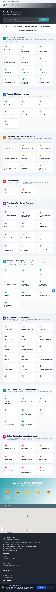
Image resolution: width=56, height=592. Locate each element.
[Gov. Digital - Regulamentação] (28, 412)
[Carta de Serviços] (28, 293)
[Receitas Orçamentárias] (11, 49)
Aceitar (42, 587)
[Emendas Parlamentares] (11, 123)
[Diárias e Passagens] (28, 113)
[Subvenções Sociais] (28, 70)
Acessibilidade (46, 26)
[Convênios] (28, 167)
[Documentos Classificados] (28, 283)
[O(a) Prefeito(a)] (11, 327)
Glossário (5, 561)
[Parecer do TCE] (28, 237)
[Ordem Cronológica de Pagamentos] (11, 167)
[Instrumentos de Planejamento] (28, 248)
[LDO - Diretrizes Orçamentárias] (28, 214)
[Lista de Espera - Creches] (45, 458)
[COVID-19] (45, 470)
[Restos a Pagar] (45, 60)
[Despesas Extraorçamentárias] (11, 60)
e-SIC (9, 26)
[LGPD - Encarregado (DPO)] (28, 401)
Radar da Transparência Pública (29, 30)
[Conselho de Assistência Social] (28, 470)
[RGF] (28, 225)
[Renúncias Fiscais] (11, 423)
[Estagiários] (28, 103)
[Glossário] (11, 347)
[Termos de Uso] (45, 401)
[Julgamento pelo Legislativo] (45, 237)
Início (5, 1)
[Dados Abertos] (11, 412)
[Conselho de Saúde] (28, 458)
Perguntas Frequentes (9, 558)
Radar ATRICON (7, 577)
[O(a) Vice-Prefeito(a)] (28, 327)
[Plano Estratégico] (45, 248)
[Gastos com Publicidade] (28, 81)
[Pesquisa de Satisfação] (45, 412)
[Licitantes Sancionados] (11, 156)
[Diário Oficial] (28, 337)
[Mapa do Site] (28, 357)
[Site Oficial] (28, 367)
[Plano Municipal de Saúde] (45, 447)
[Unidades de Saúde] (11, 447)
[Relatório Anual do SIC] (11, 283)
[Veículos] (45, 347)
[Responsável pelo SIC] (45, 293)
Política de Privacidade (21, 590)
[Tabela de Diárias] (45, 113)
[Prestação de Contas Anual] (45, 225)
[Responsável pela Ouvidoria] (11, 304)
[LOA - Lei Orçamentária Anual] (45, 214)
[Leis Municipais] (11, 337)
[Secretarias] (45, 327)
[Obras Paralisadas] (28, 190)
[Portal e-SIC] (11, 272)
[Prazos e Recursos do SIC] (45, 272)
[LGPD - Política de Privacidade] (11, 401)
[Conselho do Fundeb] (11, 470)
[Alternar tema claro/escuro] (49, 5)
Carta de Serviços (32, 26)
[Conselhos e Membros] (45, 337)
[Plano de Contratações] (45, 147)
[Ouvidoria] (11, 293)
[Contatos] (11, 357)
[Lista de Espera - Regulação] (11, 458)
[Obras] (11, 190)
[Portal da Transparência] (45, 367)
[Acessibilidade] (45, 377)
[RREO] (11, 225)
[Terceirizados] (45, 103)
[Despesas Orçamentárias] (45, 49)
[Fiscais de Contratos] (45, 156)
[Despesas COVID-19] (11, 81)
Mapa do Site (6, 563)
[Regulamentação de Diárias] (28, 423)
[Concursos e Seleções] (11, 113)
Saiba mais (50, 587)
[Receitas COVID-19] (45, 70)
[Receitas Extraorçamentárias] (28, 49)
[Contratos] (28, 156)
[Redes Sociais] (11, 367)
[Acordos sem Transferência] (45, 167)
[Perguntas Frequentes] (28, 347)
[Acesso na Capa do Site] (11, 377)
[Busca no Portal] (28, 377)
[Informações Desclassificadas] (45, 283)
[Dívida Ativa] (11, 70)
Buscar (45, 19)
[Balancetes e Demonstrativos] (11, 248)
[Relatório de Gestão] (11, 237)
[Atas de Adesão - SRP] (28, 147)
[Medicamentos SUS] (28, 447)
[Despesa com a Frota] (45, 81)
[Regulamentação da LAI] (28, 272)
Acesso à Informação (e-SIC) (11, 565)
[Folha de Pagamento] (11, 103)
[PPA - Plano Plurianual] (11, 214)
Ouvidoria (19, 26)
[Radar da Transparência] (45, 357)
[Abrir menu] (52, 5)
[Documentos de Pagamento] (28, 60)
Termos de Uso (31, 590)
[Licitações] (11, 147)
